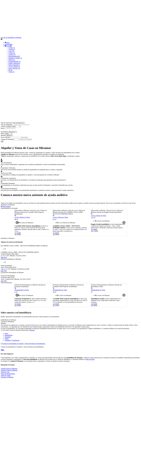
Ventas (8, 46)
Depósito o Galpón (15, 58)
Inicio (7, 42)
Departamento (14, 56)
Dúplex (11, 60)
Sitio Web (4, 257)
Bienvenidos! (6, 206)
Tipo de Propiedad (6, 124)
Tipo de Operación (6, 123)
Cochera (11, 54)
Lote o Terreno (14, 68)
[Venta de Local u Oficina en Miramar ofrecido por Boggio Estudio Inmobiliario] (91, 214)
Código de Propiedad (7, 139)
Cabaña (11, 47)
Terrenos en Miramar (7, 377)
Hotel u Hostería (14, 65)
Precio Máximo (5, 137)
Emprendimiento (14, 61)
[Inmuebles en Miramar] (23, 343)
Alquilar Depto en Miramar (9, 368)
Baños (3, 133)
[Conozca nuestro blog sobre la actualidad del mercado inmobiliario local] (3, 350)
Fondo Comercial (14, 63)
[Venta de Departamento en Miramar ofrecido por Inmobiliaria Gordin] (91, 288)
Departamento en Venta (22, 290)
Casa (11, 51)
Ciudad (3, 126)
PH (10, 70)
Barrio (3, 128)
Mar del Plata (90, 359)
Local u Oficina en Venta (22, 217)
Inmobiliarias (8, 44)
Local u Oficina (14, 66)
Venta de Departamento (8, 374)
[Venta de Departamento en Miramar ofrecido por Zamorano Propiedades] (15, 288)
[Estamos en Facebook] (1, 350)
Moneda (3, 135)
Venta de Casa (5, 372)
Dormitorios (4, 132)
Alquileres (8, 337)
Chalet (11, 53)
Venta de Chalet (5, 375)
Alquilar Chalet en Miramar (9, 370)
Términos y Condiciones (12, 340)
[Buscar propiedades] (2, 141)
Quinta (11, 72)
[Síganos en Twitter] (2, 350)
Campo (11, 49)
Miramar (32, 330)
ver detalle (18, 233)
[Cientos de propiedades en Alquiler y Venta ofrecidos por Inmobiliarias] (11, 37)
